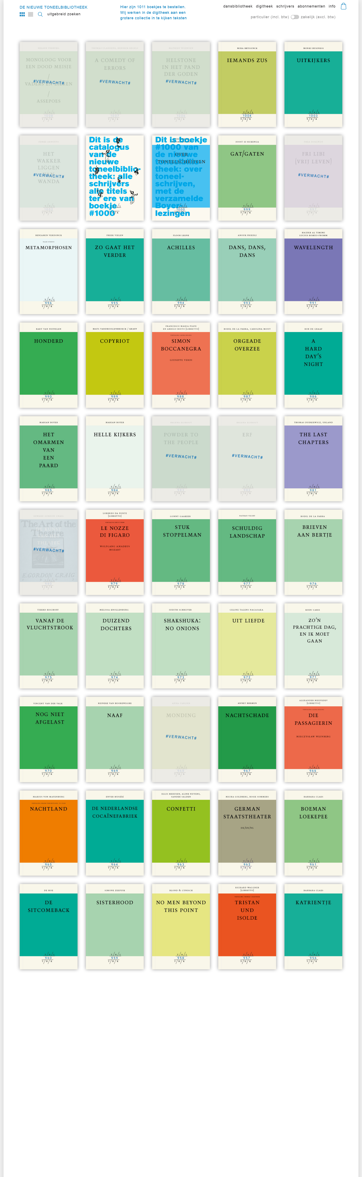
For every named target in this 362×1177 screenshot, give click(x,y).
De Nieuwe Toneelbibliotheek (54, 7)
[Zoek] (40, 14)
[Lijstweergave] (30, 14)
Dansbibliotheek (238, 6)
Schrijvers (285, 6)
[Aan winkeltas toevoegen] (261, 116)
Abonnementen (311, 6)
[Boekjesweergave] (22, 14)
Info (332, 6)
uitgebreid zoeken (64, 14)
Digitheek (264, 6)
